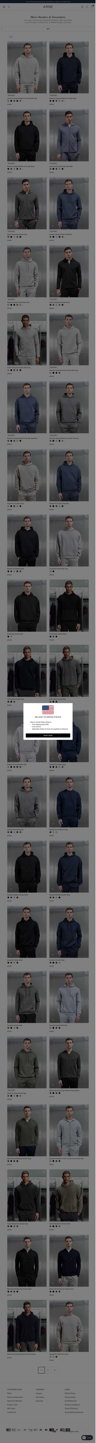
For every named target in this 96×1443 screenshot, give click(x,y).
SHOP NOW (48, 735)
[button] (68, 735)
